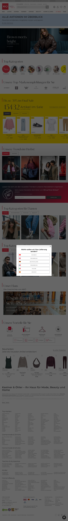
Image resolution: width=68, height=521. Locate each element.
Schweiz (34, 254)
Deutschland (34, 261)
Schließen (50, 246)
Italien (34, 268)
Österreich (34, 258)
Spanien (34, 272)
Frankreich (34, 265)
